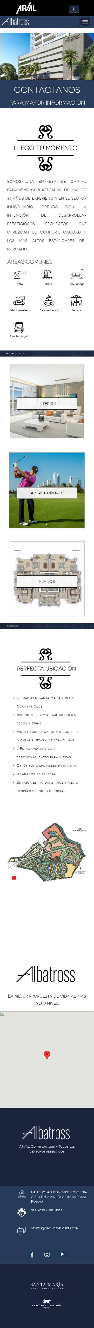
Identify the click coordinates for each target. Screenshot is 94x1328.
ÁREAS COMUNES (47, 492)
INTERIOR (47, 403)
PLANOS (47, 581)
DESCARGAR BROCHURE (74, 9)
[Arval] (26, 8)
